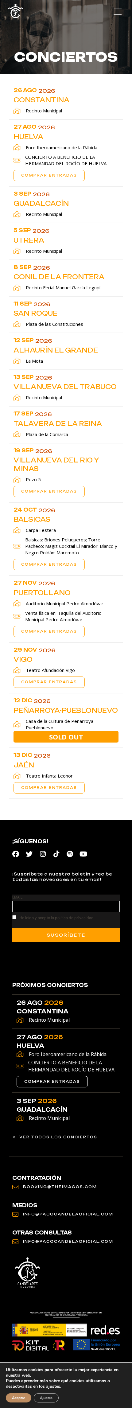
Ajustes (46, 1397)
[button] (117, 12)
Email (17, 897)
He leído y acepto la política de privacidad (56, 917)
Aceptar (18, 1397)
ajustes (53, 1386)
